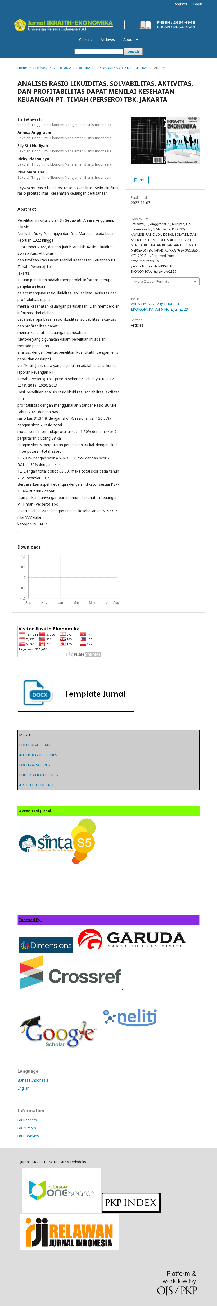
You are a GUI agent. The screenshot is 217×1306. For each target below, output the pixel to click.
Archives (108, 39)
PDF (141, 180)
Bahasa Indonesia (32, 1080)
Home (22, 67)
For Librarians (28, 1135)
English (23, 1088)
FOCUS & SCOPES (34, 764)
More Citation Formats (151, 281)
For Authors (26, 1127)
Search (133, 51)
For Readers (27, 1120)
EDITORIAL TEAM (34, 744)
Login (197, 4)
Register (180, 4)
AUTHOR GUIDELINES (38, 754)
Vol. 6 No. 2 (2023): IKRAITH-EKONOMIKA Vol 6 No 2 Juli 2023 (100, 67)
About (129, 39)
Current (85, 39)
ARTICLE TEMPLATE (36, 785)
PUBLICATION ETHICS (38, 774)
